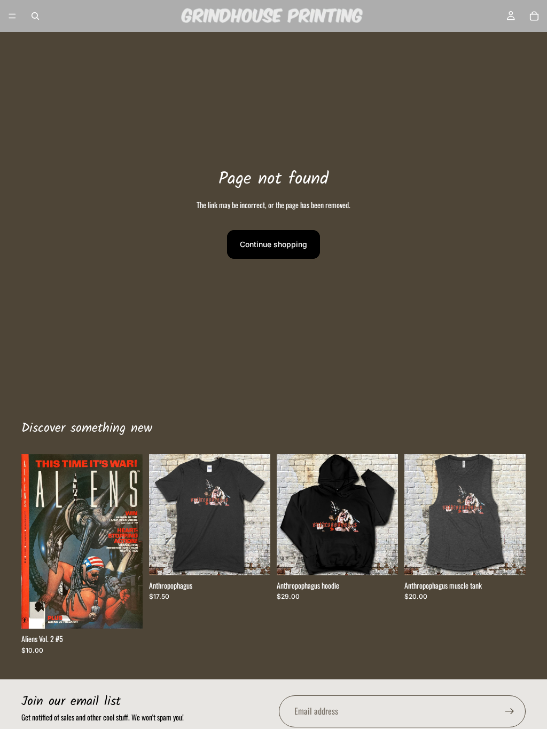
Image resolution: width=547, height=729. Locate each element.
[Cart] (534, 16)
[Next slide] (131, 541)
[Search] (35, 16)
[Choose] (253, 558)
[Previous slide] (33, 541)
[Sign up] (509, 711)
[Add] (126, 612)
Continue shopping (273, 244)
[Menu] (12, 16)
